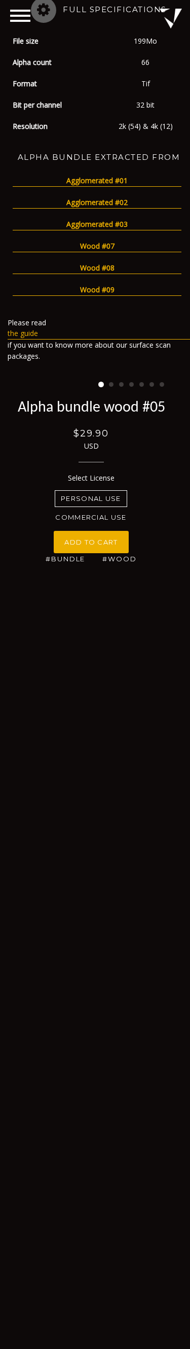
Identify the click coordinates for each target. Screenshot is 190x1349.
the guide (23, 333)
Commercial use (90, 517)
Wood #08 (97, 268)
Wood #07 (97, 246)
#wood (119, 559)
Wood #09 (97, 289)
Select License (91, 478)
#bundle (66, 559)
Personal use (91, 498)
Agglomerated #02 (97, 202)
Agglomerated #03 (97, 224)
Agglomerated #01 (97, 180)
